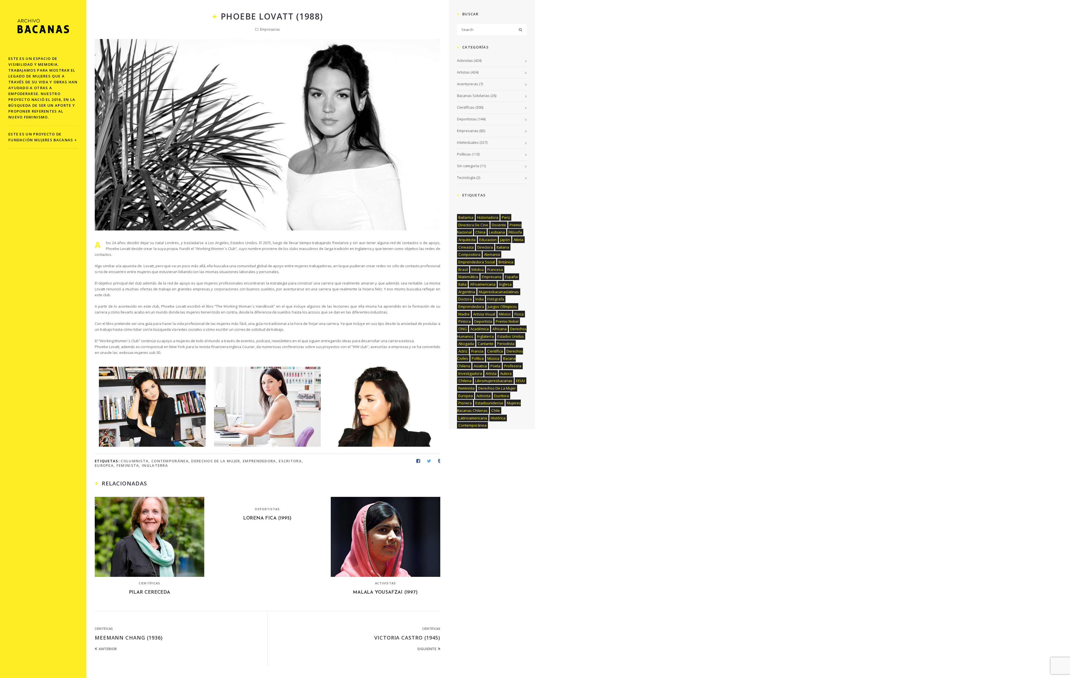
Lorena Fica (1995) (267, 518)
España (511, 276)
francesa (495, 269)
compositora (469, 254)
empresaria (491, 276)
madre (464, 314)
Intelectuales (468, 142)
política (478, 358)
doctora (465, 299)
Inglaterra (155, 465)
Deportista (483, 321)
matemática (468, 276)
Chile (495, 410)
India (479, 299)
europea (104, 465)
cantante (485, 343)
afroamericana (482, 284)
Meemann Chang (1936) (129, 637)
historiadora (487, 217)
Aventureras (467, 83)
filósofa (515, 232)
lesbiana (497, 232)
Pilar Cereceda (149, 592)
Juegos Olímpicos (502, 306)
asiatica (480, 365)
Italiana (503, 247)
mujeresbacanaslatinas (499, 291)
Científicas (149, 583)
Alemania (492, 254)
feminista (127, 465)
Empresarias (270, 29)
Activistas (385, 583)
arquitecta (467, 239)
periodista (505, 343)
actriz (463, 351)
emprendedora (259, 460)
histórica (498, 418)
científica (495, 351)
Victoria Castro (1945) (407, 637)
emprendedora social (476, 261)
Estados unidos (510, 336)
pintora (464, 321)
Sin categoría (468, 165)
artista (491, 373)
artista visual (484, 314)
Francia (477, 351)
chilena (464, 380)
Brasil (463, 269)
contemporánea (170, 460)
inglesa (505, 284)
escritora (290, 460)
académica (479, 328)
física (519, 314)
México (505, 314)
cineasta (466, 247)
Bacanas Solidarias (473, 95)
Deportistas (267, 509)
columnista (135, 460)
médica (477, 269)
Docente (499, 224)
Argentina (466, 291)
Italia (462, 284)
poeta (495, 365)
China (480, 232)
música (493, 358)
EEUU (520, 380)
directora (485, 247)
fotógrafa (495, 299)
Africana (499, 328)
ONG (462, 328)
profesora (512, 365)
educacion (488, 239)
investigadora (470, 373)
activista (483, 395)
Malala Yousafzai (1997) (385, 592)
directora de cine (473, 224)
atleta (518, 239)
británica (505, 261)
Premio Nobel (507, 321)
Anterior (108, 648)
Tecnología (466, 177)
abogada (466, 343)
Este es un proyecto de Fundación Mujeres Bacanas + (42, 137)
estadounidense (489, 402)
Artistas (463, 72)
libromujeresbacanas (493, 380)
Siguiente (426, 648)
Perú (506, 217)
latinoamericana (472, 418)
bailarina (465, 217)
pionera (465, 402)
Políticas (464, 154)
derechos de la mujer (215, 460)
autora (506, 373)
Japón (505, 239)
